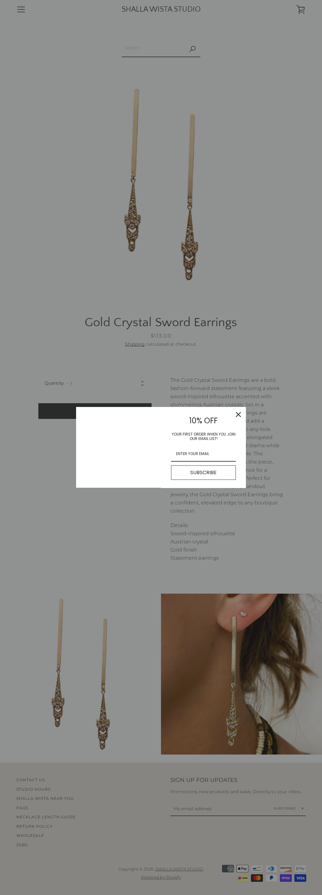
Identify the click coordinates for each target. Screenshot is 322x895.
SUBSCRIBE (203, 472)
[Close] (238, 414)
